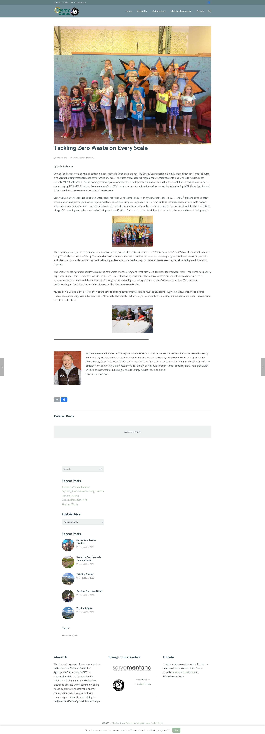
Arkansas (65, 635)
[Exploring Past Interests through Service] (83, 562)
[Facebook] (208, 2)
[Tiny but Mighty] (83, 613)
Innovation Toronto (142, 684)
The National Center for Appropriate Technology (137, 723)
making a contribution (184, 672)
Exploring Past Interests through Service (83, 491)
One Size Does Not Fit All (74, 499)
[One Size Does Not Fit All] (83, 596)
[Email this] (57, 399)
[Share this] (64, 399)
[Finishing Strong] (83, 579)
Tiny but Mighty (70, 504)
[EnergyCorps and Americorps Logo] (66, 11)
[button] (209, 11)
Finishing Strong (70, 495)
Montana (90, 157)
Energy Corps (79, 157)
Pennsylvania (73, 635)
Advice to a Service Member (76, 487)
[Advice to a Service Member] (83, 545)
